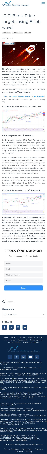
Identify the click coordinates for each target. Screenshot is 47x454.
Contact (40, 337)
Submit (23, 288)
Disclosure (39, 449)
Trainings (31, 337)
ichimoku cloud (17, 32)
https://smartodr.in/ (8, 405)
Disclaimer (19, 452)
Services (14, 337)
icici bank (28, 32)
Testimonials (23, 340)
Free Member (10, 340)
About (6, 337)
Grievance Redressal (31, 342)
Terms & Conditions (11, 449)
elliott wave (6, 32)
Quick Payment (36, 340)
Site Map (28, 452)
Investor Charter (14, 342)
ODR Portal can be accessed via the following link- (21, 403)
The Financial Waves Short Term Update (24, 96)
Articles (22, 337)
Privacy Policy (27, 449)
